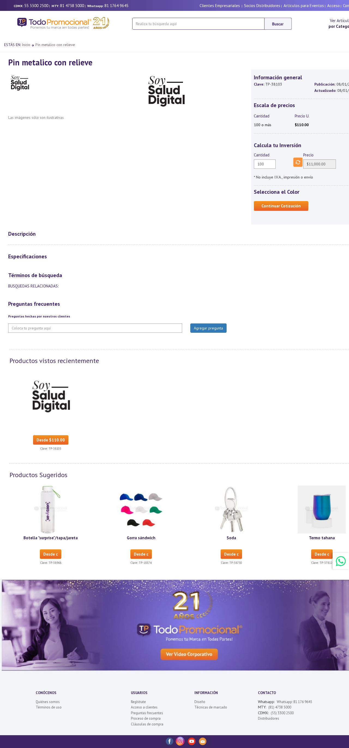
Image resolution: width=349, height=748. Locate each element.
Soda (231, 537)
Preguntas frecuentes (147, 713)
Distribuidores (268, 718)
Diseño (199, 701)
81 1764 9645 (116, 5)
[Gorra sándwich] (141, 509)
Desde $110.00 (51, 440)
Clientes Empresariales (220, 5)
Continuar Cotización (281, 205)
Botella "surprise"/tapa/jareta (50, 537)
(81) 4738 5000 (279, 707)
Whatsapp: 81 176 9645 (294, 701)
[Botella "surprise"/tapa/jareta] (51, 509)
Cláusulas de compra (147, 724)
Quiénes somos (48, 701)
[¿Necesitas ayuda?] (341, 561)
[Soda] (231, 509)
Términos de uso (49, 707)
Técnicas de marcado (210, 707)
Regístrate (138, 701)
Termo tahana (322, 537)
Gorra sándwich (141, 537)
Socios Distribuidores (262, 5)
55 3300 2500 (36, 5)
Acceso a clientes (144, 707)
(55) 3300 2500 (282, 713)
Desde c (50, 554)
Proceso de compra (146, 718)
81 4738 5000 (72, 5)
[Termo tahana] (322, 509)
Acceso (333, 5)
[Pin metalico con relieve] (51, 394)
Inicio (26, 44)
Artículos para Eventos (304, 5)
